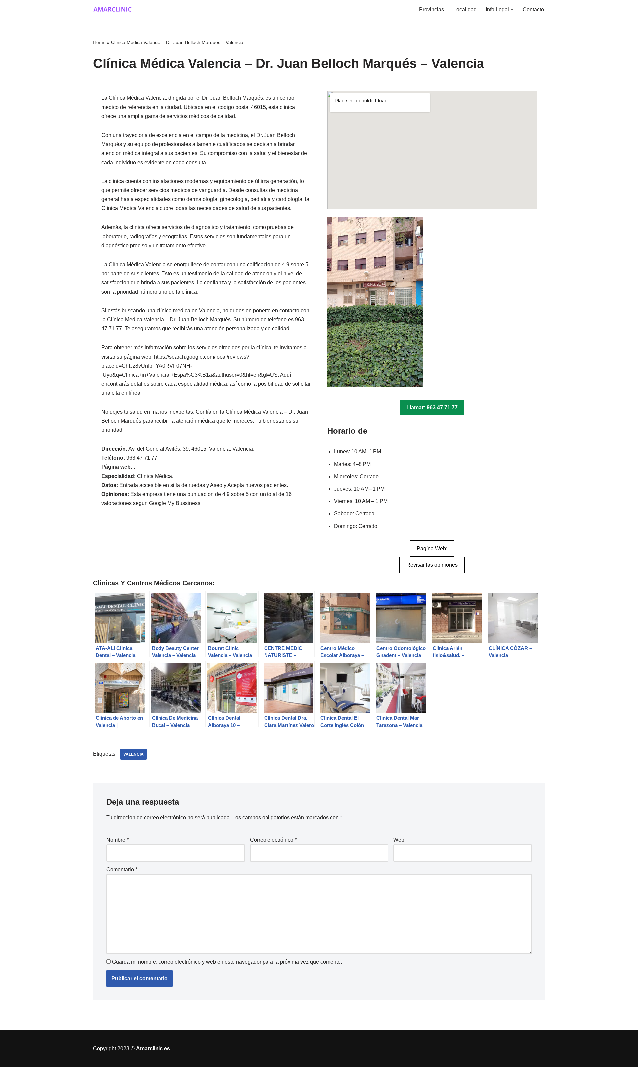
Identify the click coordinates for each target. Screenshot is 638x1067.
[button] (512, 9)
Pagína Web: (432, 548)
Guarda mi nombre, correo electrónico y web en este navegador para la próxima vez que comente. (227, 962)
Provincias (431, 9)
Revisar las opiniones (432, 565)
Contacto (533, 9)
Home (99, 42)
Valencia (133, 754)
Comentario (121, 869)
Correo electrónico (273, 840)
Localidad (465, 9)
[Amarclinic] (113, 9)
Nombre (117, 840)
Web (398, 840)
